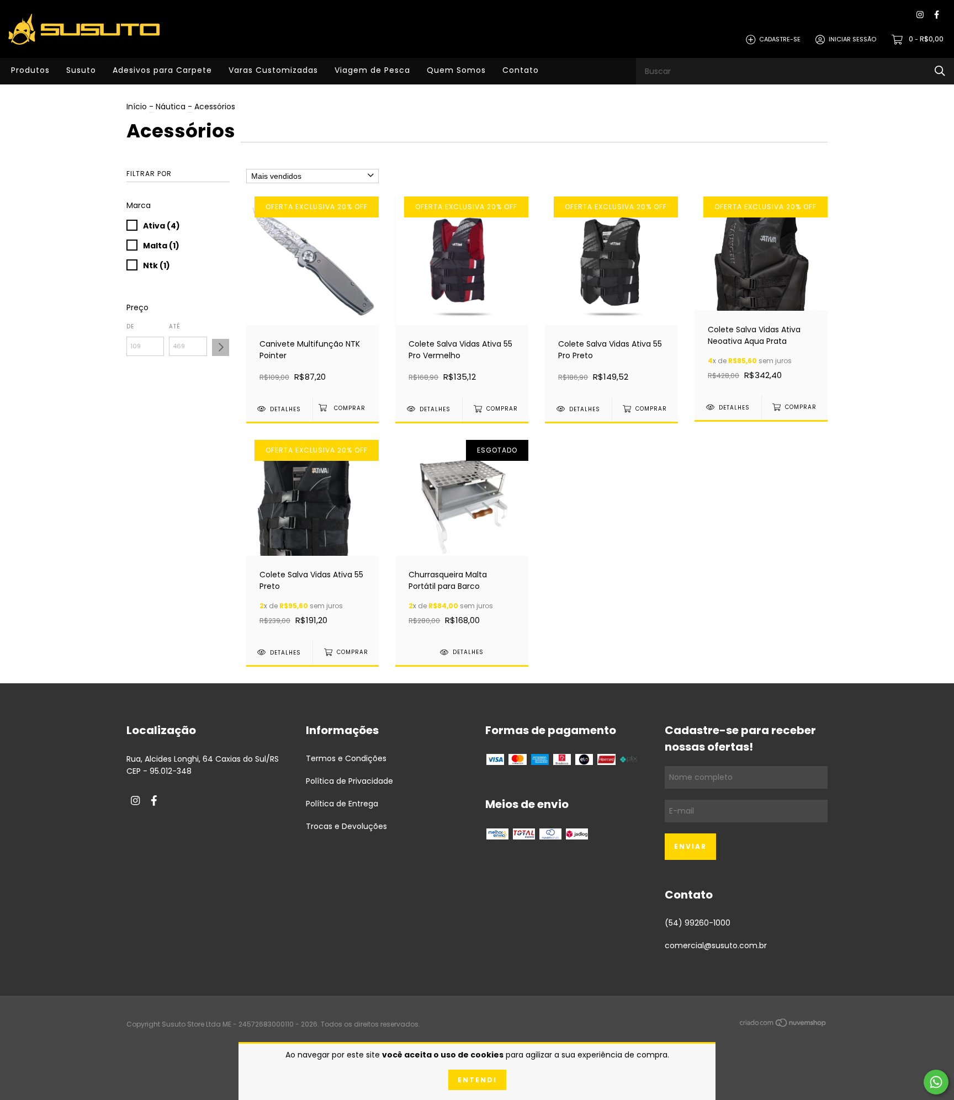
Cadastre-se (780, 39)
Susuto (81, 70)
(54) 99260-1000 (697, 922)
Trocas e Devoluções (346, 826)
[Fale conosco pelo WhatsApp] (936, 1082)
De (130, 326)
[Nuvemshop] (783, 1024)
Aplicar (220, 347)
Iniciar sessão (852, 39)
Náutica (171, 106)
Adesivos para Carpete (162, 70)
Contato (520, 70)
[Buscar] (940, 71)
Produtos (30, 70)
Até (175, 326)
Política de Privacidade (349, 781)
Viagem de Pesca (372, 70)
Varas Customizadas (273, 70)
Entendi (477, 1080)
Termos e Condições (346, 758)
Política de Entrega (342, 803)
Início (136, 106)
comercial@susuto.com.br (716, 945)
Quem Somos (456, 70)
